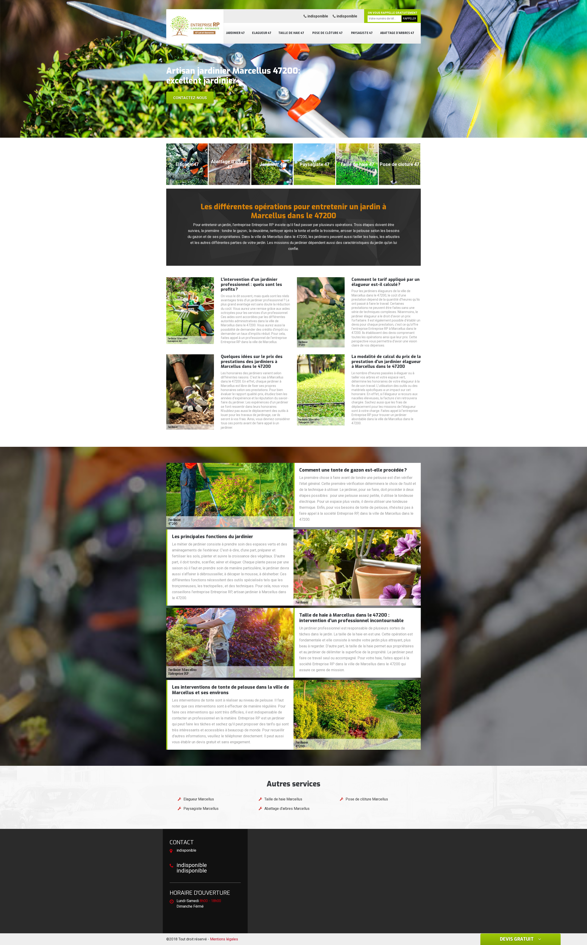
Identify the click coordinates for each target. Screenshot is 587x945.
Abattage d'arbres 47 (397, 33)
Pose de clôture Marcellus (367, 799)
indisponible (317, 16)
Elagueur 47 (261, 33)
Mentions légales (224, 939)
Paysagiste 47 (362, 33)
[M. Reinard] (195, 26)
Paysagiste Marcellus (201, 808)
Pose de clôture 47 (327, 33)
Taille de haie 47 (291, 33)
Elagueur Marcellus (198, 799)
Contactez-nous (190, 98)
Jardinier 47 (235, 33)
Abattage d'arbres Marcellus (287, 808)
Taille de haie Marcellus (283, 799)
